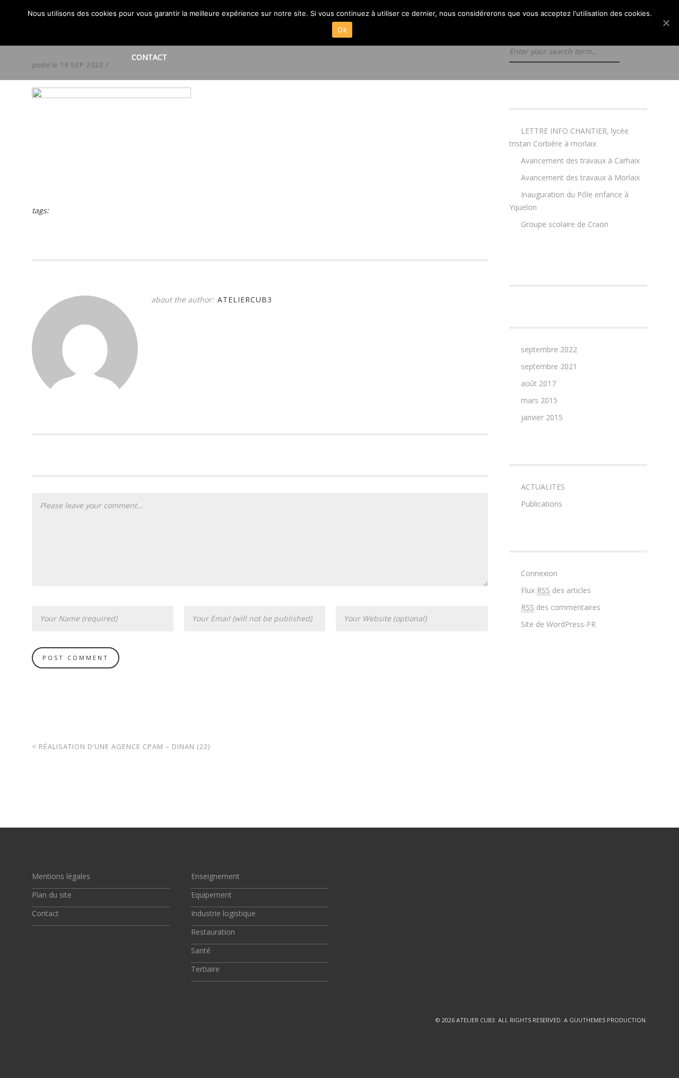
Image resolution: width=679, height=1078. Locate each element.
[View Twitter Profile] (36, 1020)
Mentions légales (61, 876)
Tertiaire (205, 969)
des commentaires (560, 607)
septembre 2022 (549, 349)
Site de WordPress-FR (558, 624)
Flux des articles (556, 590)
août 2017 (538, 383)
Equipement (211, 895)
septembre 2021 (549, 366)
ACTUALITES (543, 487)
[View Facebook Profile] (60, 1020)
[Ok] (665, 23)
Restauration (213, 932)
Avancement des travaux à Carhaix (580, 160)
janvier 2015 (542, 417)
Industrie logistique (223, 913)
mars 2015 (539, 400)
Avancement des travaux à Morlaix (580, 177)
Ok (342, 29)
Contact (149, 57)
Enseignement (215, 876)
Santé (201, 950)
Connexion (539, 573)
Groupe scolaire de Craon (564, 224)
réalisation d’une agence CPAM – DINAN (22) (121, 746)
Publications (541, 504)
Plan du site (52, 895)
